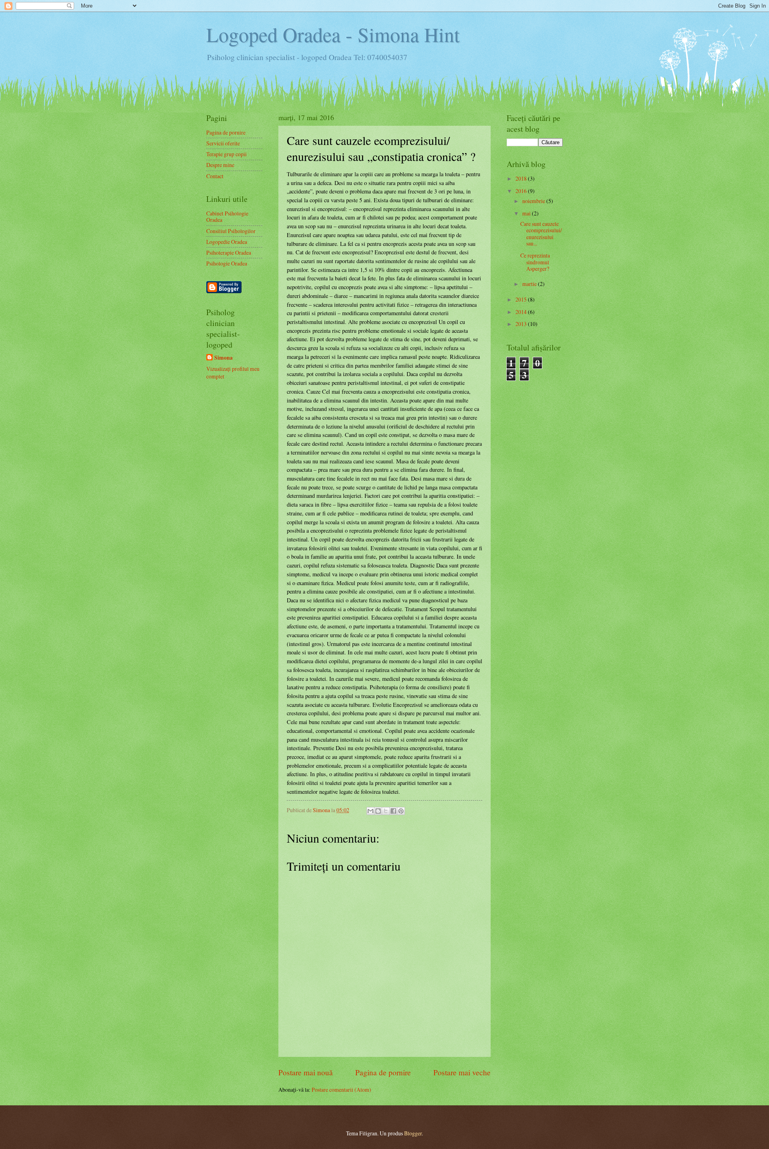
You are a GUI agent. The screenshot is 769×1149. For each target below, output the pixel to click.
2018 (521, 178)
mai (527, 213)
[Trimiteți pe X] (386, 811)
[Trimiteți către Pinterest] (401, 811)
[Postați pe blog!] (378, 811)
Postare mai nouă (305, 1072)
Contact (214, 176)
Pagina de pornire (383, 1072)
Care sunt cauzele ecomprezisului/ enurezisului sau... (541, 234)
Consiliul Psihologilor (231, 231)
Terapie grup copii (226, 154)
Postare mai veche (462, 1072)
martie (530, 284)
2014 (521, 312)
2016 (521, 191)
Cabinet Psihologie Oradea (227, 216)
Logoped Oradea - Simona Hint (333, 34)
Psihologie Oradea (226, 263)
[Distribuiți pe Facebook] (393, 811)
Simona (223, 358)
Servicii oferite (223, 143)
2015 (521, 299)
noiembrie (534, 201)
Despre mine (220, 165)
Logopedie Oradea (226, 241)
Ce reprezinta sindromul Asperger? (535, 262)
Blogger (413, 1133)
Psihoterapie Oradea (228, 252)
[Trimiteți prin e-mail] (370, 811)
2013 (521, 324)
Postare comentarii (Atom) (341, 1089)
